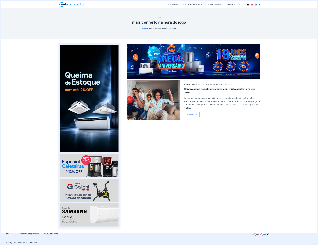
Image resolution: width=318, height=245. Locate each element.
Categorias (173, 4)
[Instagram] (252, 4)
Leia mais (192, 115)
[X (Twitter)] (248, 4)
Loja (15, 234)
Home (7, 234)
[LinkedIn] (256, 4)
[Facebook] (244, 4)
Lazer (230, 84)
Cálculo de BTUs (51, 234)
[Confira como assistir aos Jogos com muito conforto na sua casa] (153, 100)
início (144, 29)
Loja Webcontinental (214, 4)
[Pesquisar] (240, 4)
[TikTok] (259, 4)
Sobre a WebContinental (30, 234)
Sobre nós (231, 4)
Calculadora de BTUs (192, 4)
